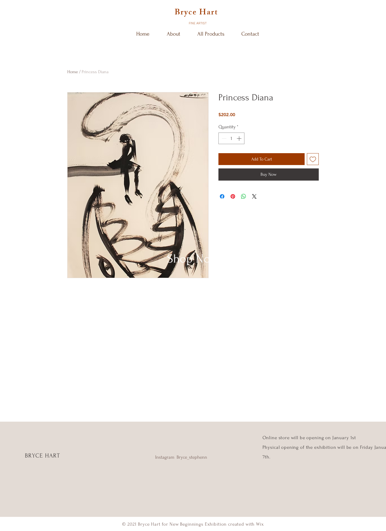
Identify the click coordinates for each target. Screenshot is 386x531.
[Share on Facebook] (222, 196)
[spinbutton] (231, 138)
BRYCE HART (42, 455)
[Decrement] (223, 138)
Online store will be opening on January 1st (310, 437)
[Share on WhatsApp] (243, 196)
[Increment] (239, 138)
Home (72, 71)
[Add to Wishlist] (313, 159)
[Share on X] (254, 196)
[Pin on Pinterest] (232, 196)
